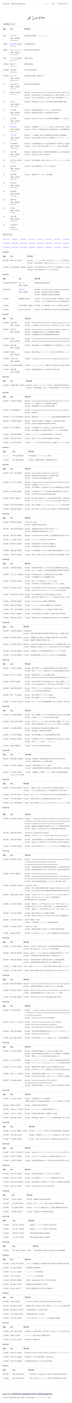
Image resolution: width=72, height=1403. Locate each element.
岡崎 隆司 (13, 44)
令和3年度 (40, 239)
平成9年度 (40, 247)
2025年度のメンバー (8, 24)
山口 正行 (13, 76)
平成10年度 (31, 247)
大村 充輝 (13, 135)
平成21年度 (23, 243)
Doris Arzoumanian (16, 50)
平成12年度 (14, 247)
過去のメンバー (7, 234)
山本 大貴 (13, 58)
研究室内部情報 (62, 4)
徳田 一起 (22, 283)
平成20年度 (31, 243)
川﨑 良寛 (22, 289)
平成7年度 (57, 247)
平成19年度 (40, 243)
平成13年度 (6, 247)
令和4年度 (31, 239)
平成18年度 (48, 243)
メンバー (46, 4)
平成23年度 (6, 243)
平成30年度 (65, 239)
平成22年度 (14, 243)
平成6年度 (65, 247)
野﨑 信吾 (13, 127)
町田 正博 (13, 36)
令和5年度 (23, 239)
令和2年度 (48, 239)
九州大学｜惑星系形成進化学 (13, 4)
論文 (53, 4)
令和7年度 (6, 239)
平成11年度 (23, 247)
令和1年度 (57, 239)
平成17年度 (57, 243)
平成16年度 (65, 243)
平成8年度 (48, 247)
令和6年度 (14, 239)
